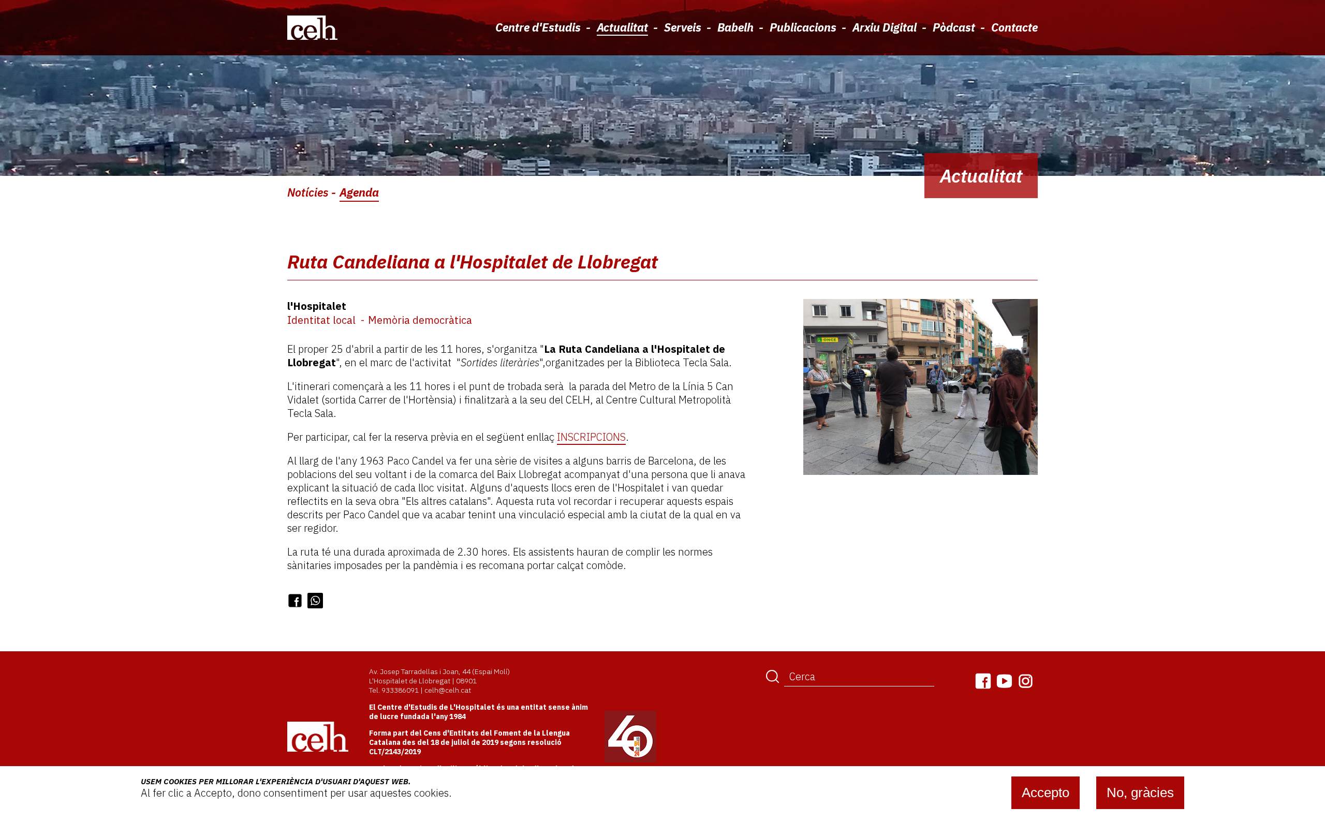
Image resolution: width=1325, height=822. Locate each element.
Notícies (308, 192)
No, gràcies (1140, 792)
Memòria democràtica (420, 320)
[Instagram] (1026, 681)
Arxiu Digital (884, 27)
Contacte (1014, 27)
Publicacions (803, 27)
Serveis (682, 27)
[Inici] (312, 27)
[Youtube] (1004, 681)
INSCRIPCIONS (591, 437)
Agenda (359, 192)
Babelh (735, 27)
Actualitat (622, 27)
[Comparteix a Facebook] (295, 600)
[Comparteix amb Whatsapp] (315, 600)
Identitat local (321, 320)
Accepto (1045, 792)
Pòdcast (954, 27)
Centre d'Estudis (538, 27)
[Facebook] (983, 681)
